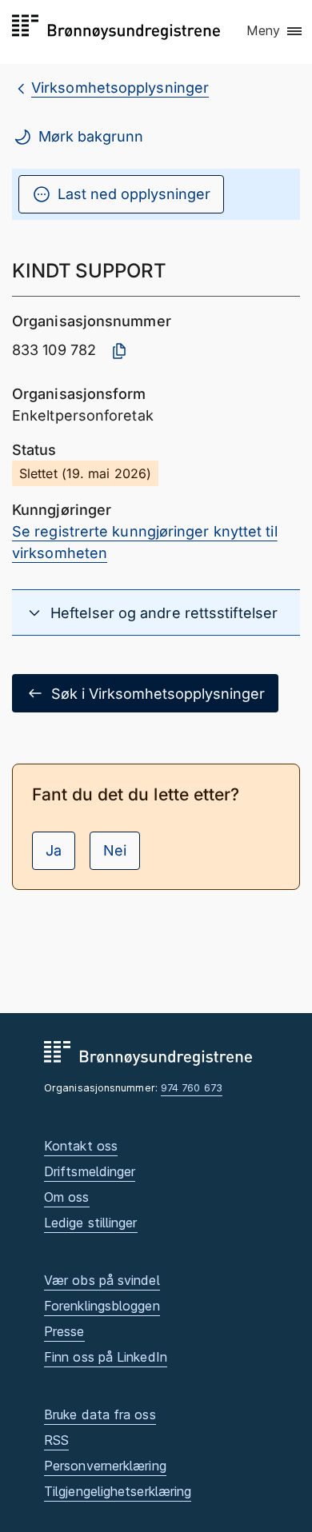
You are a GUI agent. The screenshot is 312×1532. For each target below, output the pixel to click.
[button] (275, 31)
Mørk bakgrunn (90, 136)
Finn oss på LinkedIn (105, 1357)
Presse (64, 1331)
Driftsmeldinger (89, 1171)
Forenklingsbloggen (102, 1306)
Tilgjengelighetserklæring (117, 1491)
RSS (56, 1440)
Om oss (67, 1197)
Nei (114, 850)
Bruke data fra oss (100, 1414)
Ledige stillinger (91, 1223)
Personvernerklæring (105, 1466)
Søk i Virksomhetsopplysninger (158, 693)
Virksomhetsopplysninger (120, 87)
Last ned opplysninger (134, 194)
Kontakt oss (81, 1146)
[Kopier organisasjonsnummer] (119, 351)
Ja (54, 850)
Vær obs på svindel (102, 1280)
